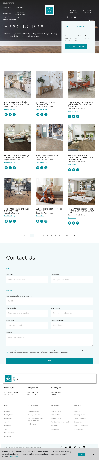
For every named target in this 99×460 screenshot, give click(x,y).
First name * (10, 274)
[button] (68, 17)
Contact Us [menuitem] (78, 422)
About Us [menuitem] (77, 411)
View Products (74, 46)
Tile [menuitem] (5, 429)
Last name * (55, 274)
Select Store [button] (8, 3)
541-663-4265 (55, 395)
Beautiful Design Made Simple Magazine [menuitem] (35, 419)
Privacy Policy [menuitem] (79, 429)
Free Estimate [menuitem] (9, 433)
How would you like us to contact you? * (19, 296)
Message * (9, 332)
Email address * (56, 308)
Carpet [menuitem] (6, 422)
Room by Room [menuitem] (79, 415)
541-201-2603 (32, 395)
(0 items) (75, 17)
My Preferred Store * (57, 320)
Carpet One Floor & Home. (18, 447)
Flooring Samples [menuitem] (33, 415)
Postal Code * (10, 320)
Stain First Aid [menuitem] (55, 415)
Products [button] (7, 8)
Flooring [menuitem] (7, 411)
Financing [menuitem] (7, 436)
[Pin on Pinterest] (6, 114)
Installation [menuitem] (55, 429)
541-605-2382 (8, 395)
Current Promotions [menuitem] (20, 14)
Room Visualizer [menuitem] (33, 411)
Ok (82, 454)
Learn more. (13, 456)
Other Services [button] (9, 20)
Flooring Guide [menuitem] (56, 418)
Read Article (8, 109)
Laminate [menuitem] (7, 425)
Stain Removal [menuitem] (56, 411)
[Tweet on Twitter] (14, 114)
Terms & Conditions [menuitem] (81, 425)
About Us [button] (7, 14)
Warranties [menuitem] (54, 425)
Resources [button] (19, 8)
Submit (49, 361)
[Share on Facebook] (10, 114)
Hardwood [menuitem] (8, 418)
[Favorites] (71, 17)
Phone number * (11, 308)
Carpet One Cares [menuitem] (80, 418)
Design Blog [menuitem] (31, 424)
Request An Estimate (87, 11)
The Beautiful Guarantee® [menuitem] (60, 422)
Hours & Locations (73, 11)
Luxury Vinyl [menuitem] (8, 415)
